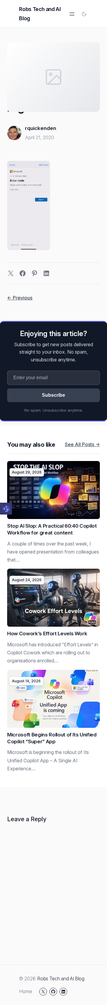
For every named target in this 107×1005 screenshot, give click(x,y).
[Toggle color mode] (84, 14)
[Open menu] (71, 14)
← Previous (19, 298)
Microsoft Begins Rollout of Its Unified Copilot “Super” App (52, 738)
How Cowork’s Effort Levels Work (47, 633)
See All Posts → (82, 444)
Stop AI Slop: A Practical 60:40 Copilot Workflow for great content (52, 529)
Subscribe (53, 395)
